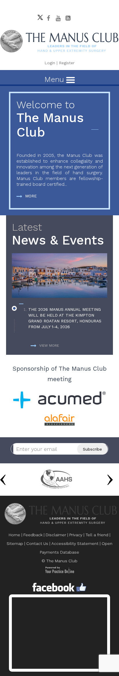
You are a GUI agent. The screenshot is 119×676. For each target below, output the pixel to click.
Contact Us (37, 543)
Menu (55, 79)
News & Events (58, 234)
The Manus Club (50, 119)
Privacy (75, 534)
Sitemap (15, 543)
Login (49, 62)
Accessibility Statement (74, 543)
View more (49, 345)
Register (67, 62)
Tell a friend (96, 534)
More (31, 196)
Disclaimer (56, 534)
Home (14, 534)
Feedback (32, 534)
